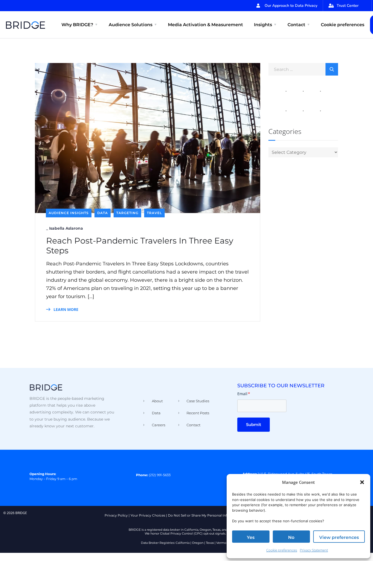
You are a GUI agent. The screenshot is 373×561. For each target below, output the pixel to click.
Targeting (127, 213)
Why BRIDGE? (77, 24)
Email (243, 393)
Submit (253, 424)
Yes (250, 537)
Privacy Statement (314, 550)
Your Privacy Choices (148, 515)
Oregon (197, 543)
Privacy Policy (116, 515)
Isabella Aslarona (66, 228)
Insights (263, 24)
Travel (154, 213)
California (183, 543)
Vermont (222, 543)
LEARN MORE (65, 309)
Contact (296, 24)
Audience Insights (69, 213)
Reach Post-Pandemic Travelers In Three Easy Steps (139, 246)
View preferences (339, 537)
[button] (362, 482)
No (291, 537)
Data (102, 213)
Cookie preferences (281, 550)
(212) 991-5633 (160, 475)
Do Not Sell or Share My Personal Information (205, 515)
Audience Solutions (130, 24)
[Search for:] (303, 69)
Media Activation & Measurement (205, 24)
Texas (210, 543)
